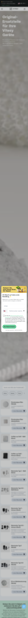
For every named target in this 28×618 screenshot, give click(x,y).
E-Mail (5, 306)
